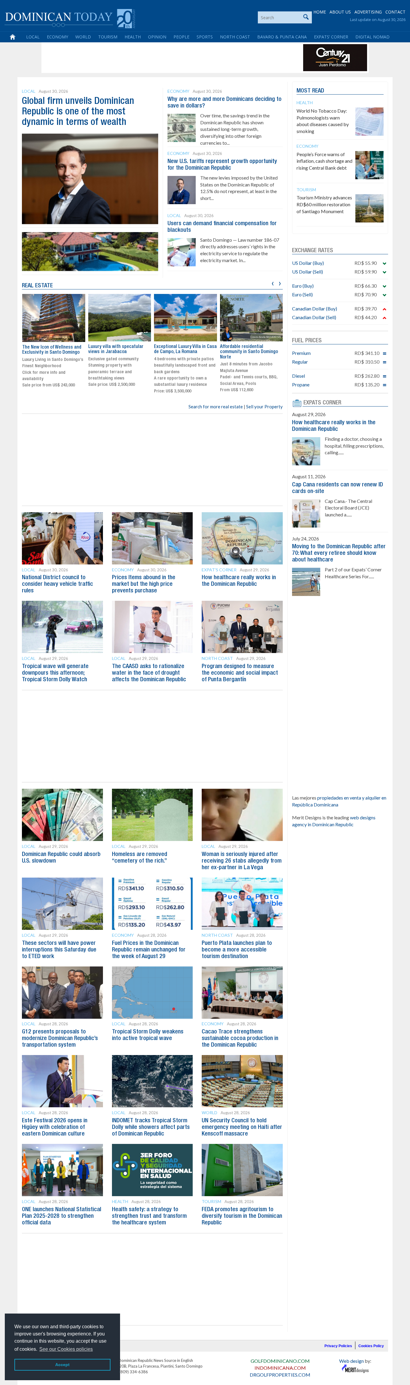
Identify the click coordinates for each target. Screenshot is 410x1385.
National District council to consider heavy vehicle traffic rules (57, 584)
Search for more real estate (215, 406)
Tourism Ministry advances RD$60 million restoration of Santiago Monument (324, 204)
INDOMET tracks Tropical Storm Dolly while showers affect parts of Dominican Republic (151, 1127)
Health (133, 37)
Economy (57, 37)
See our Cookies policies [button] (66, 1349)
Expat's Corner (219, 569)
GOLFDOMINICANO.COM (280, 1361)
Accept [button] (62, 1364)
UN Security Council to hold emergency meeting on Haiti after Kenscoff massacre (242, 1127)
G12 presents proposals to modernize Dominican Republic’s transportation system (60, 1038)
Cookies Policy (371, 1346)
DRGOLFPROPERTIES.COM (280, 1374)
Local (33, 37)
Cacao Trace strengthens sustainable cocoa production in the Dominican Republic (240, 1038)
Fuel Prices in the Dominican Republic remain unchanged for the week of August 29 (148, 950)
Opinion (157, 37)
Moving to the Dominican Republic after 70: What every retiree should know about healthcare (339, 553)
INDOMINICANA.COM (280, 1368)
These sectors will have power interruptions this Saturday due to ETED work (59, 950)
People (181, 37)
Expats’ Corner (331, 37)
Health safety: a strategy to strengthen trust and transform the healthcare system (149, 1216)
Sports (205, 37)
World (83, 37)
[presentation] (273, 283)
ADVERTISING (368, 12)
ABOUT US (340, 12)
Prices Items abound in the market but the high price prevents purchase (143, 584)
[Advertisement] (152, 57)
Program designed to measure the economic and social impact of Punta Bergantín (240, 673)
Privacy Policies (338, 1346)
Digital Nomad (372, 37)
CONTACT (395, 12)
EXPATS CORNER (322, 403)
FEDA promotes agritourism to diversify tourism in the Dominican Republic (242, 1216)
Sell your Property (264, 406)
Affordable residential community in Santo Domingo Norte (249, 352)
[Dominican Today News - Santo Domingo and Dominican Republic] (70, 18)
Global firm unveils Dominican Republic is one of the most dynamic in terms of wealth (78, 112)
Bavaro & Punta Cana (282, 37)
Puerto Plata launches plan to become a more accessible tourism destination (237, 950)
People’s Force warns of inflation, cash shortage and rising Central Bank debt (324, 161)
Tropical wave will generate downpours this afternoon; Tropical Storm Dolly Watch (55, 673)
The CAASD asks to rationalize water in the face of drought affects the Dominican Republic (149, 673)
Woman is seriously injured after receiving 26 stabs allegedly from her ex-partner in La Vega (242, 861)
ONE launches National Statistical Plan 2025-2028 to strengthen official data (61, 1216)
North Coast (235, 37)
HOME (319, 12)
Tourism (107, 37)
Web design (351, 1361)
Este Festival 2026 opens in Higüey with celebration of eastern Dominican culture (54, 1127)
